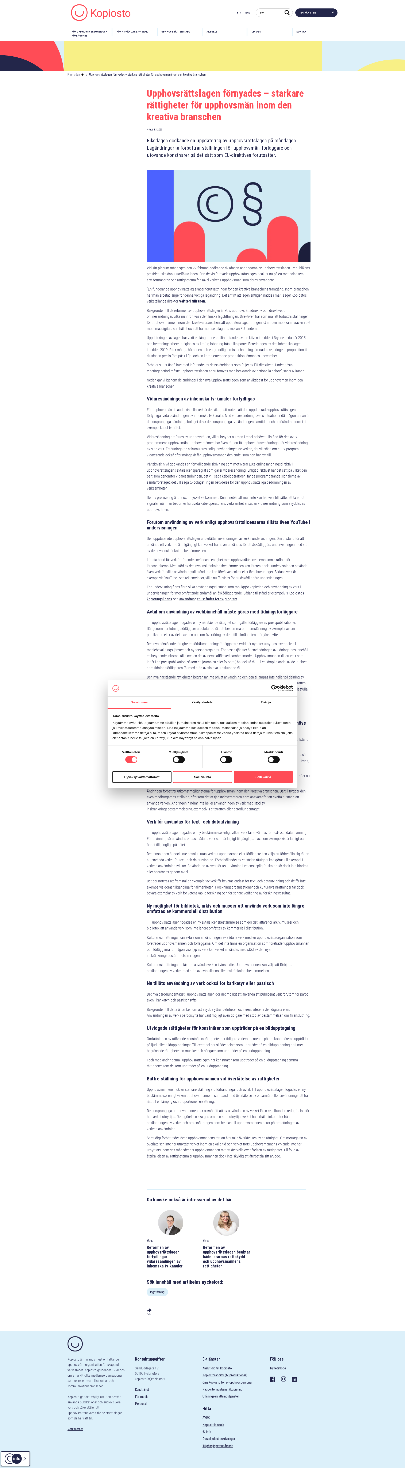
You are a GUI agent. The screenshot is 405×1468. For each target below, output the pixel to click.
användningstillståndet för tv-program (208, 599)
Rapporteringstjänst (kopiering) (222, 1389)
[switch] (179, 759)
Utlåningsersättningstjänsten (220, 1396)
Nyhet (150, 129)
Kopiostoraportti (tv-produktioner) (224, 1375)
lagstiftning (157, 1292)
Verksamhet (75, 1429)
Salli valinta (202, 777)
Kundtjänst (142, 1390)
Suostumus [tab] (139, 702)
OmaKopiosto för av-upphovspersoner (227, 1382)
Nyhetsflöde (278, 1368)
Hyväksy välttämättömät (141, 777)
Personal (141, 1404)
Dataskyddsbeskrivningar (218, 1439)
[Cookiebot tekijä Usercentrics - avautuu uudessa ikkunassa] (274, 688)
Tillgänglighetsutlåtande (217, 1446)
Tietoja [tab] (266, 702)
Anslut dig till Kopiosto (217, 1368)
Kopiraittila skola (213, 1425)
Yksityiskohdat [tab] (202, 702)
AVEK (206, 1418)
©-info (206, 1432)
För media (141, 1397)
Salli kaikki (263, 777)
